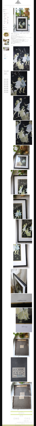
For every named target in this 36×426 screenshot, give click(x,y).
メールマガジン (5, 57)
